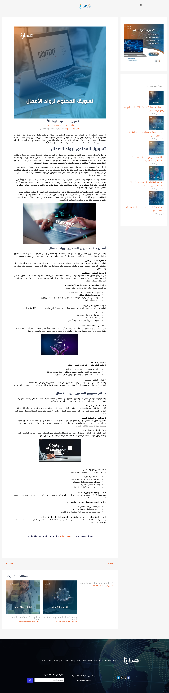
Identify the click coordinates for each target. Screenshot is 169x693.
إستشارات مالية (98, 660)
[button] (140, 5)
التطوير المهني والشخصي (60, 660)
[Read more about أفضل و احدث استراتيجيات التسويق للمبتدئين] (23, 597)
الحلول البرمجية (81, 660)
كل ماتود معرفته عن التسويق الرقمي (96, 583)
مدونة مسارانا (65, 536)
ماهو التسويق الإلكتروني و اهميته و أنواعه (60, 618)
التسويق (69, 125)
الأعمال (90, 660)
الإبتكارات (72, 660)
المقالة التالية (8, 563)
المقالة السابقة (110, 563)
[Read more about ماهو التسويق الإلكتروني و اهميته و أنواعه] (60, 597)
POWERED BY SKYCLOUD (84, 680)
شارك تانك (108, 660)
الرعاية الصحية (46, 660)
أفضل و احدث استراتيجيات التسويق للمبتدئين (25, 618)
